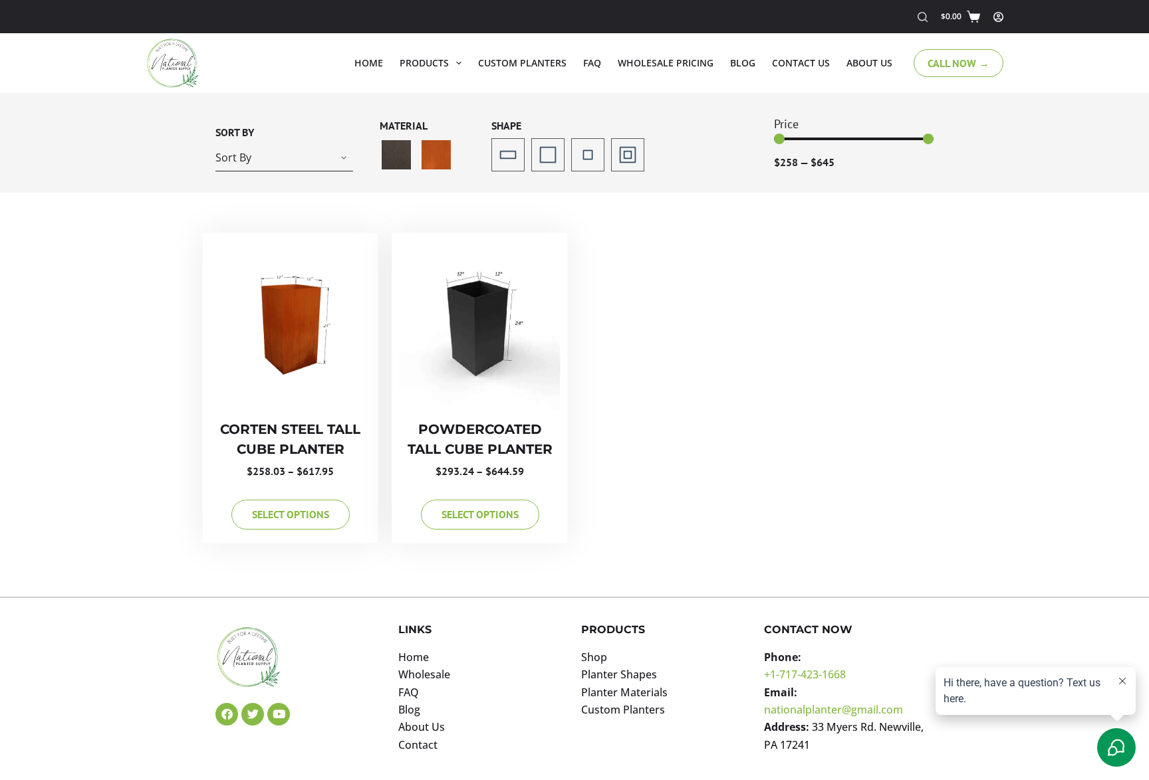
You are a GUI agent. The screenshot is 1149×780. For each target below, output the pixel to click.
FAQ (592, 62)
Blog (742, 62)
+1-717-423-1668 (805, 674)
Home (368, 62)
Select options (290, 514)
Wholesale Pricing (665, 62)
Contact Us (801, 62)
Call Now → (958, 63)
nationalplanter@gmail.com (833, 709)
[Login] (998, 17)
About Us (869, 62)
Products (424, 62)
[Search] (923, 17)
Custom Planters (522, 62)
